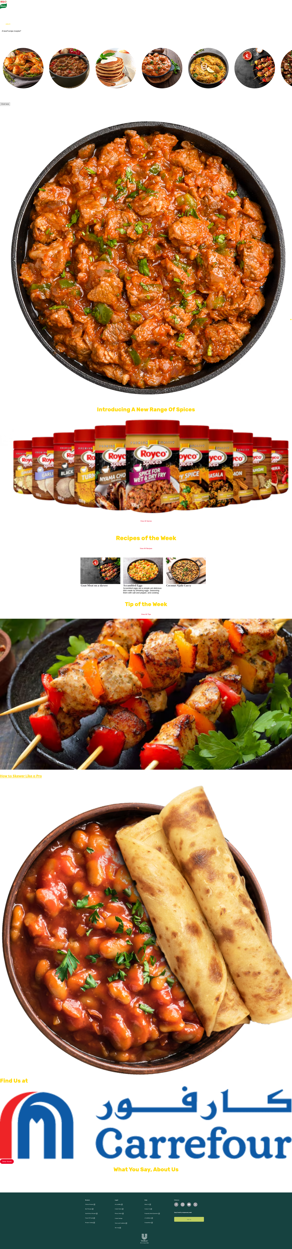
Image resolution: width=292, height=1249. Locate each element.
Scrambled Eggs (132, 585)
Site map (117, 1227)
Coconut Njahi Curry (178, 585)
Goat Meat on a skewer (94, 585)
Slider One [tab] (290, 319)
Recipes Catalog (89, 1222)
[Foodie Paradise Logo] (3, 2)
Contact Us (147, 1209)
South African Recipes (90, 1213)
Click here (5, 104)
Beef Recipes (88, 1209)
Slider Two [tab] (290, 322)
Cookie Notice (118, 1209)
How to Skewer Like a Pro (21, 776)
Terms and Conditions (120, 1223)
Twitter (195, 1204)
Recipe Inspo (149, 24)
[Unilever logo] (144, 1237)
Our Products (77, 24)
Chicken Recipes (89, 1204)
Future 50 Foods (89, 1218)
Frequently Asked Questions (151, 1213)
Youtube (189, 1204)
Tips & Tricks (220, 24)
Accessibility (118, 1204)
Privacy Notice (118, 1213)
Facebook (176, 1204)
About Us (289, 24)
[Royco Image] (146, 1123)
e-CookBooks (148, 1218)
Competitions (148, 1222)
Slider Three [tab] (290, 324)
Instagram (183, 1204)
